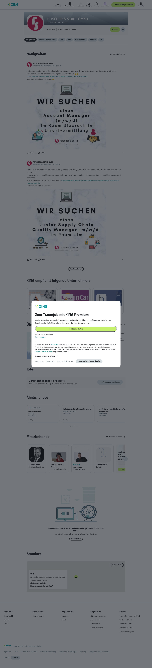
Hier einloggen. (40, 337)
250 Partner (55, 345)
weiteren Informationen (43, 352)
